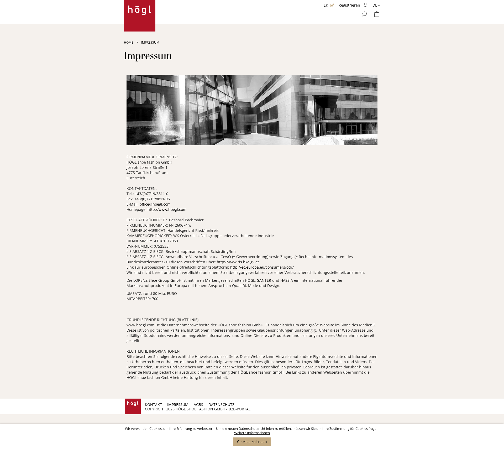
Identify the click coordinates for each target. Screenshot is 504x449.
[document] (252, 436)
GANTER (264, 280)
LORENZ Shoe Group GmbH (157, 280)
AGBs (198, 404)
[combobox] (347, 36)
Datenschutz (221, 404)
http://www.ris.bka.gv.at (238, 261)
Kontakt (153, 404)
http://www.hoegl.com (167, 209)
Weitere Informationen (252, 432)
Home (129, 42)
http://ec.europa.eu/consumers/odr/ (262, 267)
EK (326, 5)
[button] (376, 5)
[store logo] (139, 16)
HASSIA (287, 280)
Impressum (177, 404)
